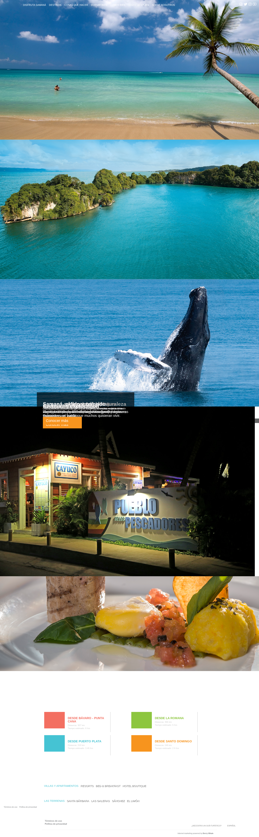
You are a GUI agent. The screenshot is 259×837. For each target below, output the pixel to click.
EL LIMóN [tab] (133, 800)
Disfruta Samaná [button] (34, 5)
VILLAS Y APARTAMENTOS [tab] (61, 785)
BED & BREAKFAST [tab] (108, 785)
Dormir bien (99, 5)
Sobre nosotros (163, 5)
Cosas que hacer (76, 5)
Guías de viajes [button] (138, 5)
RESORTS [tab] (87, 785)
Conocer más (57, 420)
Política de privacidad (28, 807)
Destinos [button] (55, 5)
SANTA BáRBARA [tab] (78, 800)
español (231, 826)
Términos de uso (10, 807)
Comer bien (117, 5)
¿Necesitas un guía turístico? (207, 826)
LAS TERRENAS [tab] (54, 800)
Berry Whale (208, 833)
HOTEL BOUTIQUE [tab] (134, 785)
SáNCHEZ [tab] (118, 800)
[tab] (46, 706)
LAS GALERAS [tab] (100, 800)
